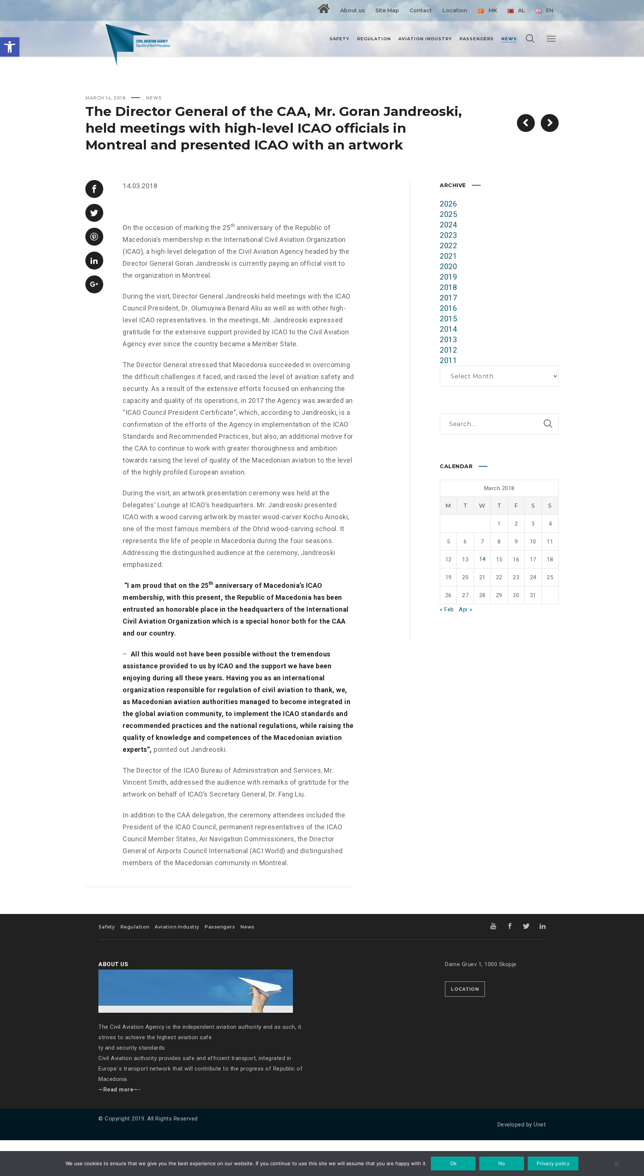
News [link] (154, 98)
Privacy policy (553, 1163)
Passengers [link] (220, 927)
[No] (616, 1164)
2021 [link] (448, 256)
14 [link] (482, 559)
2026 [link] (448, 203)
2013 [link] (448, 339)
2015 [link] (448, 318)
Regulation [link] (134, 927)
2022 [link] (448, 245)
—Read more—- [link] (119, 1089)
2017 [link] (448, 297)
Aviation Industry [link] (177, 927)
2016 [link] (448, 308)
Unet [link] (540, 1124)
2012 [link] (448, 350)
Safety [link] (106, 927)
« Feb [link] (447, 609)
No (501, 1163)
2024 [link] (448, 224)
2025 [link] (448, 214)
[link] (9, 47)
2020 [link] (448, 266)
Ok (453, 1163)
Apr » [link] (466, 609)
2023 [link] (448, 235)
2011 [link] (448, 360)
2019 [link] (448, 276)
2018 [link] (448, 287)
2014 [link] (448, 329)
